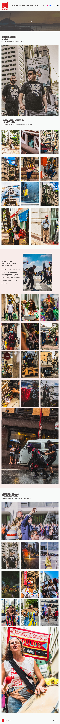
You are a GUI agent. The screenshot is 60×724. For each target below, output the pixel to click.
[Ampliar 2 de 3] (37, 131)
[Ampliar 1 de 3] (18, 131)
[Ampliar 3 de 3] (57, 131)
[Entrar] (40, 6)
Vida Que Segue (8, 720)
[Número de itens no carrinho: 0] (43, 6)
